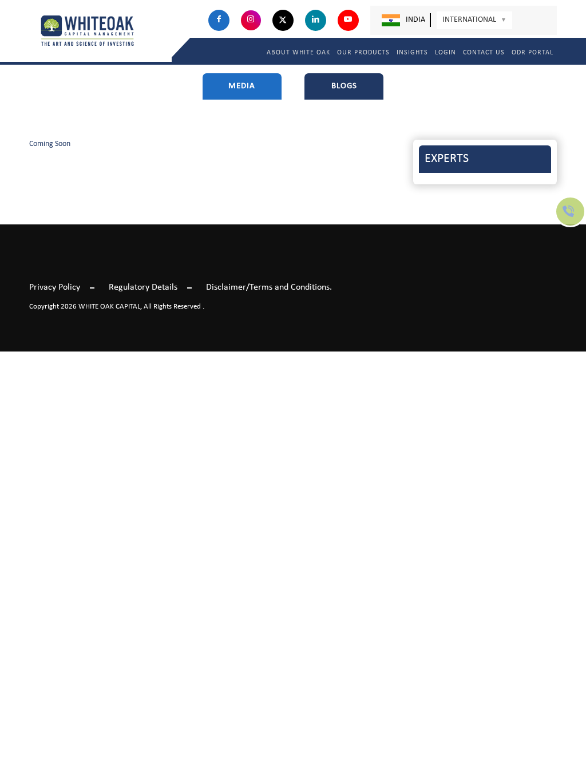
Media (241, 86)
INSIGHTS (412, 52)
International (474, 19)
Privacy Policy (54, 287)
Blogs (344, 86)
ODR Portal (532, 52)
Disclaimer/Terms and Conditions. (269, 287)
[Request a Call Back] (570, 223)
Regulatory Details (143, 287)
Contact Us (484, 52)
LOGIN (445, 52)
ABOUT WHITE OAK (298, 52)
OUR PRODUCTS (363, 52)
